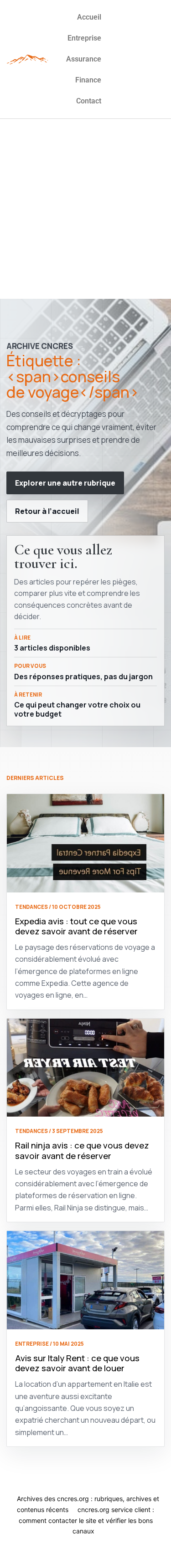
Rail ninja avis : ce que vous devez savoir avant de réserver (82, 1150)
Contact (88, 101)
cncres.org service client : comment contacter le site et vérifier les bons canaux (87, 1520)
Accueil (89, 17)
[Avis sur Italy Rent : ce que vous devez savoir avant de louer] (85, 1280)
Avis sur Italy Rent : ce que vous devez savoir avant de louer (77, 1363)
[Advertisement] (85, 208)
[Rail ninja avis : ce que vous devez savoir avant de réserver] (85, 1068)
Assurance (83, 59)
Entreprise (84, 38)
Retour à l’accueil (47, 511)
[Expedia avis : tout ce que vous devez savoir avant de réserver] (85, 843)
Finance (88, 80)
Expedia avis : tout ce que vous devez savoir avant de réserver (76, 926)
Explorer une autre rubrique (65, 483)
